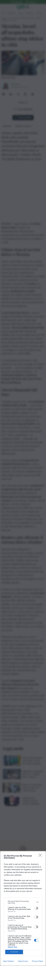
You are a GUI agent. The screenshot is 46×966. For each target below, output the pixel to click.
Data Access (23, 961)
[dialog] (23, 908)
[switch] (36, 908)
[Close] (41, 856)
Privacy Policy (37, 961)
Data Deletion (8, 961)
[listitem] (23, 902)
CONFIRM (14, 952)
